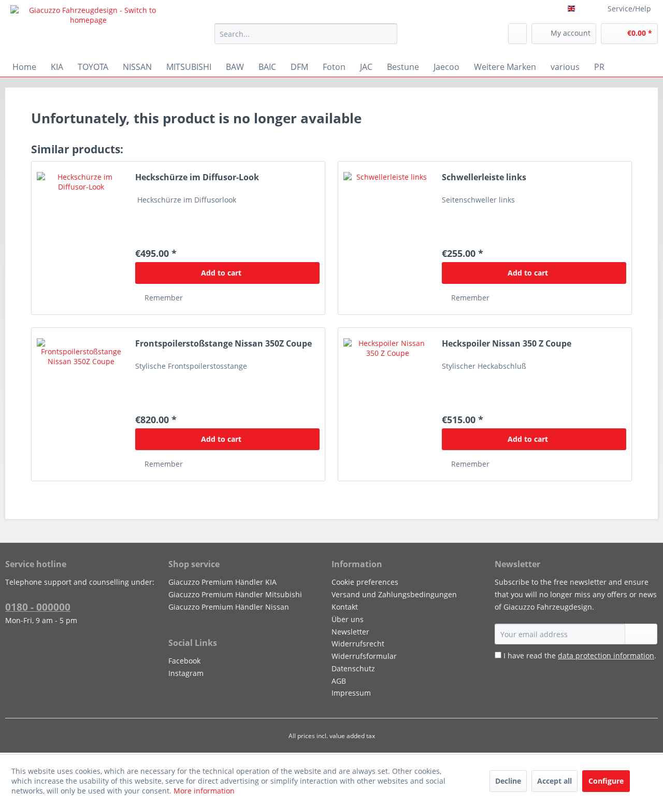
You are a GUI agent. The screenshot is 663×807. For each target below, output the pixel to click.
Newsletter (350, 632)
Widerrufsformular (364, 656)
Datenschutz (353, 668)
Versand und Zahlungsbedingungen (394, 594)
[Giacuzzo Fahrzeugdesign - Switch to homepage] (88, 28)
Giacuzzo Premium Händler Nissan (228, 607)
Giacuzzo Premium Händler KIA (222, 582)
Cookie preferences (365, 582)
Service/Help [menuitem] (629, 8)
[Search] (387, 33)
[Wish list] (517, 33)
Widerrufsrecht (358, 644)
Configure (606, 781)
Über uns (348, 619)
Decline (508, 781)
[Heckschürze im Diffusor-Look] (81, 238)
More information (204, 791)
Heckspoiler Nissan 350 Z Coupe (506, 343)
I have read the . (579, 655)
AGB (339, 681)
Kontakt (345, 607)
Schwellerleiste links (484, 177)
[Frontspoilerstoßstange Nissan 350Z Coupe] (81, 404)
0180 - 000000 (37, 607)
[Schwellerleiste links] (387, 238)
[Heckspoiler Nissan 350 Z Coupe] (387, 404)
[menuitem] (305, 33)
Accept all (554, 781)
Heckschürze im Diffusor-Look (197, 177)
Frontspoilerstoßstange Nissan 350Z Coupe (223, 343)
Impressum (351, 693)
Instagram (186, 673)
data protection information (606, 655)
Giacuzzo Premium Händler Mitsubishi (235, 594)
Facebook (184, 661)
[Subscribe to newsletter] (641, 634)
